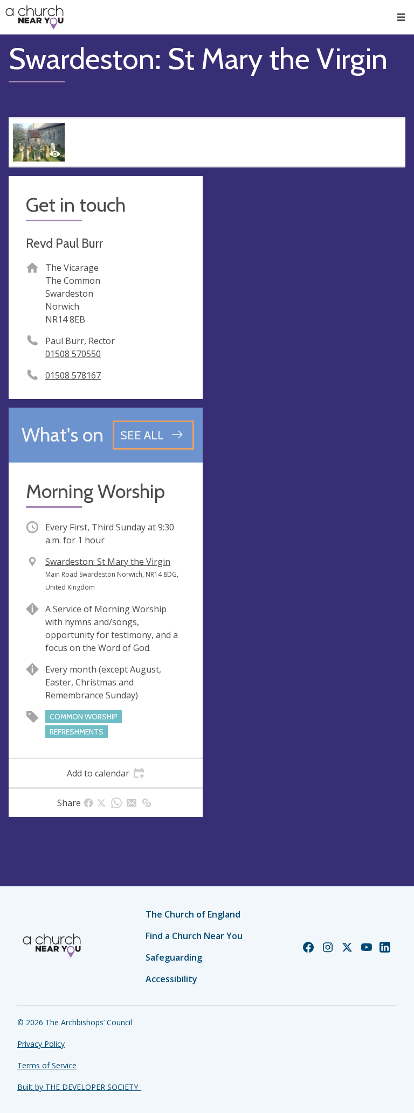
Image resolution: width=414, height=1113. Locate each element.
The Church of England (193, 914)
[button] (401, 17)
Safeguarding (174, 957)
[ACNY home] (34, 17)
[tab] (106, 773)
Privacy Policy (41, 1044)
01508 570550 (73, 354)
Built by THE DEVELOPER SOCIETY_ (79, 1087)
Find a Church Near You (194, 936)
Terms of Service (47, 1065)
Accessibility (171, 979)
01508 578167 (73, 375)
